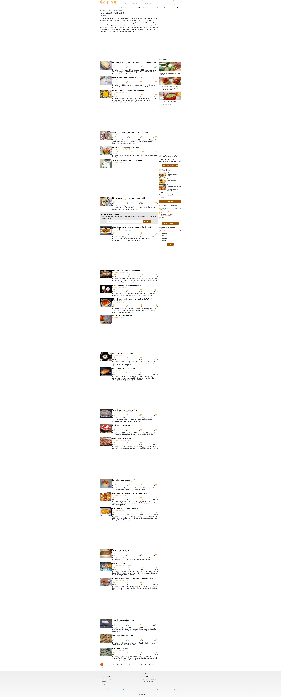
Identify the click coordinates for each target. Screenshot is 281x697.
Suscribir (147, 221)
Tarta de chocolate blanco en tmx (124, 410)
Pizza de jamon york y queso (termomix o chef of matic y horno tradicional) (133, 300)
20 (141, 665)
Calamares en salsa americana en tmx (126, 508)
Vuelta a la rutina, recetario (122, 316)
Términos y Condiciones (149, 679)
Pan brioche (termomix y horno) (124, 368)
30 (145, 665)
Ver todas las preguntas (174, 220)
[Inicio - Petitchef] (100, 10)
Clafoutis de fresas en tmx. (122, 438)
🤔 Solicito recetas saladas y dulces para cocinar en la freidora (169, 213)
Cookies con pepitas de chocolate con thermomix (130, 132)
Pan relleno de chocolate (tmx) (123, 480)
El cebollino (165, 238)
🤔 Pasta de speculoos (165, 217)
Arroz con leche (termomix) (122, 353)
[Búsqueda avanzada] (174, 4)
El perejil (164, 235)
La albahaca (165, 233)
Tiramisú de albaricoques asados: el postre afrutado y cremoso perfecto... (174, 188)
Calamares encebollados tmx (123, 635)
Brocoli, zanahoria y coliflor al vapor (125, 147)
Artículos (141, 7)
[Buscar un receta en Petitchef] (171, 3)
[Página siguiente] (109, 667)
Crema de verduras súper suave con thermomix (129, 90)
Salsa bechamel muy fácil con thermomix (127, 77)
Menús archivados (167, 192)
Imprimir (177, 192)
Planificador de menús (169, 165)
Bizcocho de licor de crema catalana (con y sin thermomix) (134, 62)
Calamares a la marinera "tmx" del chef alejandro (130, 493)
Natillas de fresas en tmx (121, 425)
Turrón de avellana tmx (120, 550)
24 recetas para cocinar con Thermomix (127, 160)
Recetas (123, 7)
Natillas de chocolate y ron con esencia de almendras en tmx (134, 578)
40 (149, 665)
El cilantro (164, 240)
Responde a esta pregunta (165, 211)
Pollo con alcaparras (172, 180)
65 (106, 668)
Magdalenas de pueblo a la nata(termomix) (128, 270)
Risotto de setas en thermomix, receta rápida (129, 198)
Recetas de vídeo (105, 676)
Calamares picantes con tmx (122, 648)
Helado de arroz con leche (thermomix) (126, 286)
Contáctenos (146, 674)
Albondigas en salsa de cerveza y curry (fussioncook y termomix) (132, 228)
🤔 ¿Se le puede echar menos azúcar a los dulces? (170, 209)
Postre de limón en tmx (120, 563)
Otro (178, 7)
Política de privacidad (148, 676)
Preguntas (160, 7)
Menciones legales (147, 681)
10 (137, 665)
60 (102, 668)
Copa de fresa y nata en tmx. (123, 620)
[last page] (113, 667)
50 (153, 665)
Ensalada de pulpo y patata (172, 175)
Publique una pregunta (171, 223)
